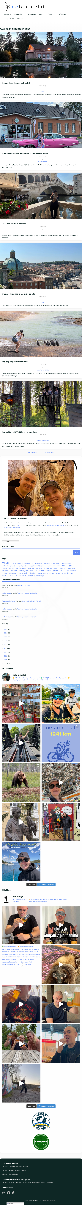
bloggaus (27, 563)
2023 (5, 640)
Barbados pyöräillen (23, 585)
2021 (5, 648)
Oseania (51, 14)
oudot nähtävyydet (43, 570)
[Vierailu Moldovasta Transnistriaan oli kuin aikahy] (21, 822)
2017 (5, 664)
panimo (55, 571)
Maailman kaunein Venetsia (14, 223)
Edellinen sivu (32, 452)
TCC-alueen (21, 525)
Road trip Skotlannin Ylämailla (27, 593)
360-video (6, 563)
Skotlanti (43, 1182)
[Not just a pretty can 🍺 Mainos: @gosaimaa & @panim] (21, 964)
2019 (5, 656)
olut (31, 570)
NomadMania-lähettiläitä (12, 528)
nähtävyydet (23, 571)
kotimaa (4, 568)
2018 (5, 660)
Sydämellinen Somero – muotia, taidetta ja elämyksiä (25, 153)
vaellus (4, 576)
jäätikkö (12, 566)
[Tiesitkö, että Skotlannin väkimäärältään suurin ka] (61, 822)
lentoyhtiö (39, 568)
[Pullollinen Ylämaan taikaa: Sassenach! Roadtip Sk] (21, 925)
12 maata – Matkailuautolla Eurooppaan (15, 1166)
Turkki (24, 1182)
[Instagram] (3, 1192)
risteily (32, 573)
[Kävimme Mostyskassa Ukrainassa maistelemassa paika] (61, 1004)
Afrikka (62, 14)
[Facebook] (8, 1192)
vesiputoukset (12, 576)
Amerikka (18, 14)
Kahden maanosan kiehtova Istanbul (14, 1170)
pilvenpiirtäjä (71, 571)
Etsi (76, 552)
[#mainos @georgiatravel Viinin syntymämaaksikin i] (21, 1043)
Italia (42, 232)
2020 (5, 652)
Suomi (42, 91)
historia (56, 563)
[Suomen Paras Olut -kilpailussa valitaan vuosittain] (61, 925)
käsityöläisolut (21, 568)
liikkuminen (48, 568)
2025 (5, 633)
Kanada (30, 1182)
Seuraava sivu (49, 452)
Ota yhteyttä (9, 18)
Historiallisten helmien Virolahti (16, 83)
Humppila (43, 440)
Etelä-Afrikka (40, 370)
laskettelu (31, 568)
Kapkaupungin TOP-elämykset (15, 362)
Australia (18, 1182)
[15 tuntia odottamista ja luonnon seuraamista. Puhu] (21, 782)
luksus (55, 568)
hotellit (5, 565)
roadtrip (50, 573)
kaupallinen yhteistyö (36, 566)
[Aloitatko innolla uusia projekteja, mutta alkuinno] (61, 703)
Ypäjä (47, 440)
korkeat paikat (68, 565)
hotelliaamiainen (66, 563)
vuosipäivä (31, 576)
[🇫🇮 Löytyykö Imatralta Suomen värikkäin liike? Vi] (21, 703)
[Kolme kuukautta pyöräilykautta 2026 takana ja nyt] (61, 743)
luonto (62, 568)
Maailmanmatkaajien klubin (55, 525)
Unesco (70, 573)
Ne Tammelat (6, 593)
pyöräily (4, 573)
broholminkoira (37, 563)
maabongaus (71, 568)
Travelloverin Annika (8, 601)
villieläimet (22, 576)
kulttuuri (11, 568)
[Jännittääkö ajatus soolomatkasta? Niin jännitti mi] (61, 782)
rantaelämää (12, 573)
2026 (5, 629)
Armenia (50, 1182)
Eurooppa (31, 14)
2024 (5, 637)
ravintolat (22, 573)
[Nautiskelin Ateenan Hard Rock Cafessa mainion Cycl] (21, 1004)
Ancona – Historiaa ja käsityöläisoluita (18, 294)
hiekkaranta (47, 563)
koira (58, 566)
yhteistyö (40, 576)
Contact (20, 18)
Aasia (41, 14)
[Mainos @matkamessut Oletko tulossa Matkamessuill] (61, 1043)
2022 (5, 644)
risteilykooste (41, 573)
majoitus (14, 571)
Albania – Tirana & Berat (10, 1174)
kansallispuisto (22, 566)
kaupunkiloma (50, 566)
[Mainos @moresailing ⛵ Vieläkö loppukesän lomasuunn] (21, 861)
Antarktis (7, 14)
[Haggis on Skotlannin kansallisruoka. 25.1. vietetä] (61, 964)
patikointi (62, 571)
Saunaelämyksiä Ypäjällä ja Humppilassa (19, 432)
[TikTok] (13, 1192)
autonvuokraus (18, 563)
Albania (36, 1182)
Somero (44, 161)
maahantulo (5, 571)
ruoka (58, 573)
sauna (64, 573)
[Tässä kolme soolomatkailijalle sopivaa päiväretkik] (21, 743)
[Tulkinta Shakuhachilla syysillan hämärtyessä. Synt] (21, 1083)
